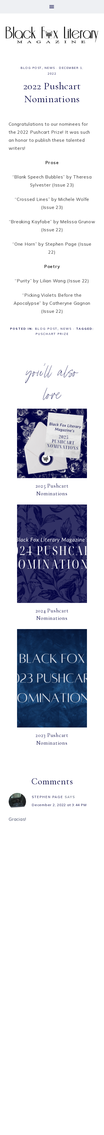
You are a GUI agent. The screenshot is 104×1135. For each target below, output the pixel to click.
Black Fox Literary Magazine (52, 35)
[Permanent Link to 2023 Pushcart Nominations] (52, 726)
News (49, 68)
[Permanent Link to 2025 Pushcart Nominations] (52, 476)
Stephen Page (47, 797)
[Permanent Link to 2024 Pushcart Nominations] (52, 601)
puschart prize (52, 334)
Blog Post (31, 68)
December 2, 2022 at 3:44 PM (59, 805)
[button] (52, 6)
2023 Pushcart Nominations (52, 739)
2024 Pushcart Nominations (52, 614)
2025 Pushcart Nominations (52, 489)
